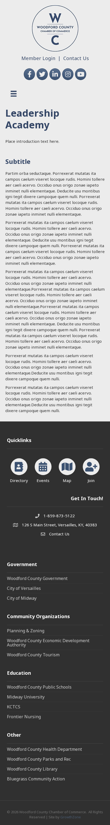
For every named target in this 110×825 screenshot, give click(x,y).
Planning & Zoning (25, 631)
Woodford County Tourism (33, 655)
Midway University (26, 697)
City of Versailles (24, 588)
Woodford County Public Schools (39, 687)
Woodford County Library (32, 769)
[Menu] (13, 93)
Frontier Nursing (24, 717)
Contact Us (76, 58)
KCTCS (13, 707)
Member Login (38, 58)
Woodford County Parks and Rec (39, 759)
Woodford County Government (37, 578)
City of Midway (22, 598)
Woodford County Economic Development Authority (48, 643)
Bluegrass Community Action (36, 779)
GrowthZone (70, 817)
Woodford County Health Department (44, 749)
